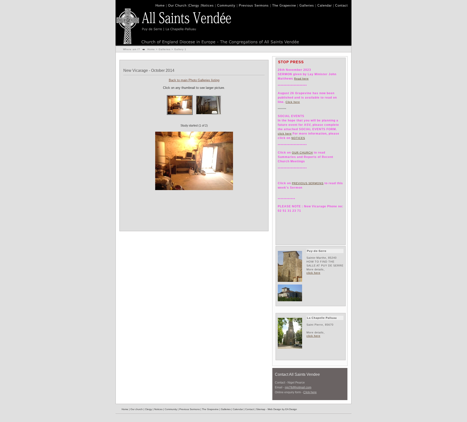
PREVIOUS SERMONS (307, 183)
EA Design (291, 409)
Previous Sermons (254, 5)
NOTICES (298, 138)
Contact (341, 5)
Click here (293, 102)
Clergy (194, 5)
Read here (301, 78)
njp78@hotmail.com (298, 387)
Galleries (306, 5)
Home (160, 5)
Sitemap (260, 409)
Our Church (177, 5)
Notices (207, 5)
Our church (136, 409)
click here (285, 133)
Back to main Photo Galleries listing (194, 80)
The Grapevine (284, 5)
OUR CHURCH (302, 152)
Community (226, 5)
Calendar (324, 5)
